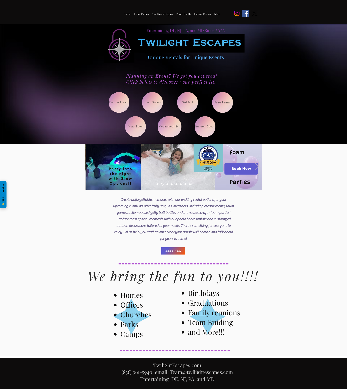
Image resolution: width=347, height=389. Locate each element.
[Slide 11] (190, 184)
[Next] (257, 167)
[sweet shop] (167, 184)
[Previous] (90, 167)
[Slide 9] (185, 184)
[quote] (172, 184)
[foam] (162, 184)
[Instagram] (236, 13)
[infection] (181, 184)
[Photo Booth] (157, 184)
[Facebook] (245, 13)
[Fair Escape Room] (176, 184)
